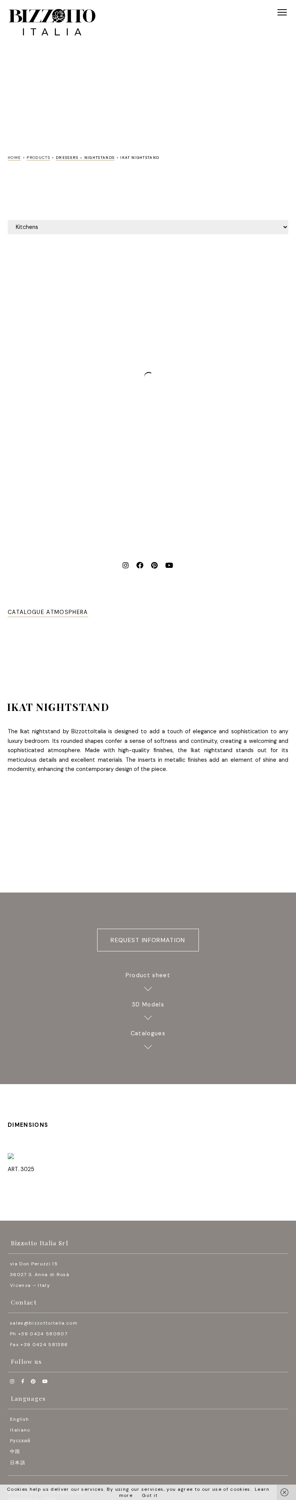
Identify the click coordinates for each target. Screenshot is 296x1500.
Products (38, 157)
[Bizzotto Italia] (52, 22)
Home (14, 157)
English (19, 1419)
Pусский (20, 1441)
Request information (148, 940)
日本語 (17, 1463)
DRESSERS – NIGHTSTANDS (85, 157)
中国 (15, 1451)
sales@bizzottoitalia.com (43, 1323)
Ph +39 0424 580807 (38, 1334)
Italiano (20, 1430)
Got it (150, 1495)
